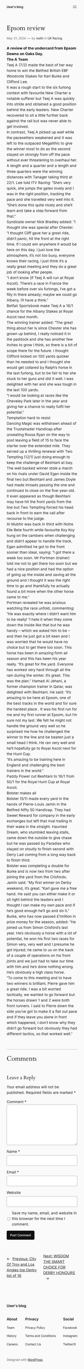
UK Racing (55, 38)
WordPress (35, 1359)
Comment (16, 1102)
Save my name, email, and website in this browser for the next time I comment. (44, 1218)
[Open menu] (74, 6)
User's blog (15, 7)
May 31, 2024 (16, 38)
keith (39, 38)
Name (13, 1151)
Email (13, 1172)
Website (14, 1192)
